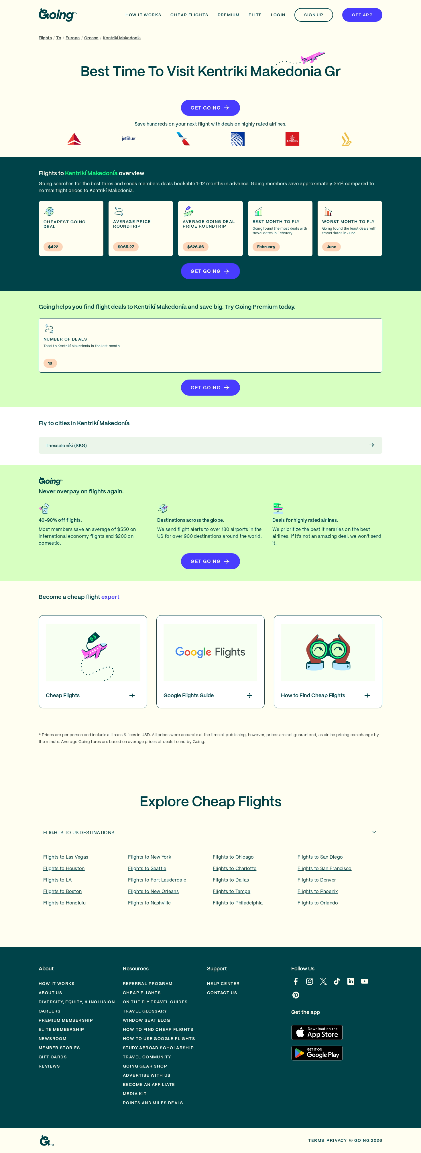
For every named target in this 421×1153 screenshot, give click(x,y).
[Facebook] (295, 984)
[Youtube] (364, 984)
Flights (45, 37)
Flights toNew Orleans (153, 891)
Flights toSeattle (147, 868)
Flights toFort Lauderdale (157, 880)
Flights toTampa (231, 891)
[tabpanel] (210, 882)
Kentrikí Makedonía (122, 37)
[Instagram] (309, 984)
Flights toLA (57, 880)
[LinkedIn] (350, 984)
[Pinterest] (295, 998)
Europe (73, 37)
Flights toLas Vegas (65, 857)
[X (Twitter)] (323, 984)
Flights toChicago (233, 857)
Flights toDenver (317, 880)
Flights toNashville (149, 902)
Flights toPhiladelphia (238, 902)
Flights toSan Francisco (325, 868)
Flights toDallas (231, 880)
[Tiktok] (337, 984)
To (58, 37)
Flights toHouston (64, 868)
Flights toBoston (62, 891)
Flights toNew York (149, 857)
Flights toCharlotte (234, 868)
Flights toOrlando (318, 902)
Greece (91, 37)
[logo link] (58, 15)
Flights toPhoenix (318, 891)
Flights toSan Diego (320, 857)
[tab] (210, 832)
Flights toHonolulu (64, 902)
